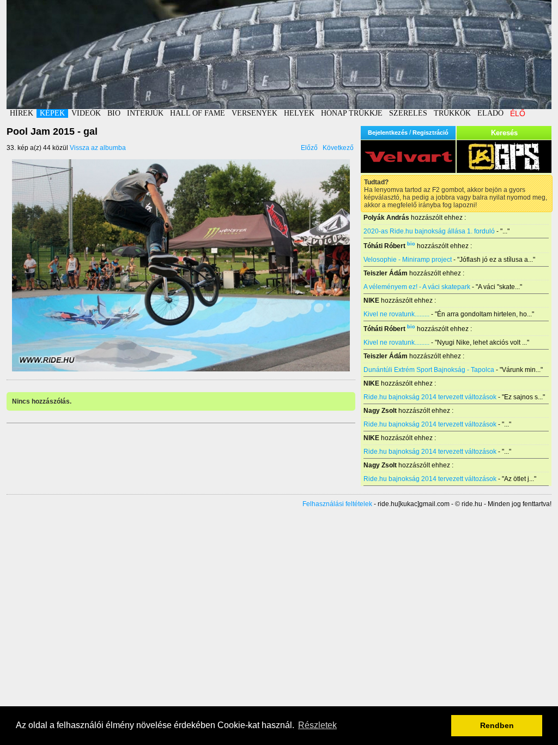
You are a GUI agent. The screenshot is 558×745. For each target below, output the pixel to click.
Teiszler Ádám (385, 273)
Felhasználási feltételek (337, 504)
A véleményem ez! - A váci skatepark (416, 287)
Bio (113, 113)
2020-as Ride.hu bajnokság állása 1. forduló (429, 231)
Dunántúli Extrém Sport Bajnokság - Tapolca (428, 370)
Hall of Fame (197, 113)
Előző (309, 148)
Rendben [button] (497, 725)
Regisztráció (430, 132)
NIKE (371, 300)
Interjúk (145, 113)
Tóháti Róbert (384, 246)
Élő (517, 113)
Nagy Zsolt (380, 410)
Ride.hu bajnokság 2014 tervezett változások (429, 397)
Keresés (504, 133)
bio (411, 244)
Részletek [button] (317, 725)
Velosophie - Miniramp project (407, 259)
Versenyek (254, 113)
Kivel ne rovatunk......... (396, 314)
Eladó (490, 113)
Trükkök (452, 113)
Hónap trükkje (352, 113)
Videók (86, 113)
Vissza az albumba (98, 148)
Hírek (21, 113)
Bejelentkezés (388, 132)
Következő (338, 148)
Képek (52, 113)
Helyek (299, 113)
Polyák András (386, 217)
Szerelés (408, 113)
